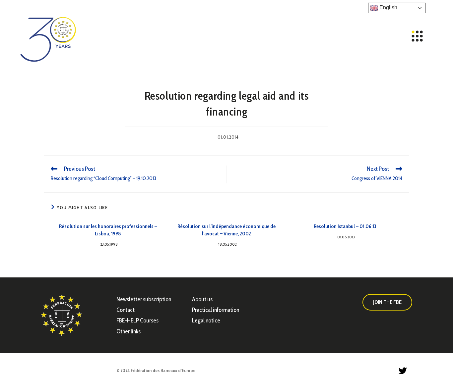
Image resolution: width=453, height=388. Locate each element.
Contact (125, 310)
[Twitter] (402, 371)
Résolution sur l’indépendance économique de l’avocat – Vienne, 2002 (226, 230)
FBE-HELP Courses (137, 320)
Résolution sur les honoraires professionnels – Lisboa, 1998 (108, 230)
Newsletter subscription (143, 299)
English (387, 7)
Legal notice (206, 320)
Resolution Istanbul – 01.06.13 (345, 226)
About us (202, 299)
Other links (128, 331)
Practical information (215, 310)
